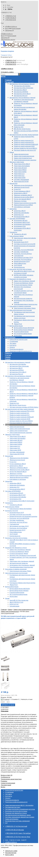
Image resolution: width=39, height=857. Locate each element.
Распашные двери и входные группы (22, 583)
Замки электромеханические (20, 429)
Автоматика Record (16, 374)
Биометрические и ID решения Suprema (23, 516)
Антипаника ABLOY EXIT (18, 495)
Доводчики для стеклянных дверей (22, 561)
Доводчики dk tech (16, 440)
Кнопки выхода (15, 536)
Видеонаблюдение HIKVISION (20, 589)
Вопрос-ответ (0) (6, 775)
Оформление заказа (8, 40)
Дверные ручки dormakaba (19, 458)
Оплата (12, 347)
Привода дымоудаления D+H (19, 415)
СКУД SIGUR (14, 534)
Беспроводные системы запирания (17, 821)
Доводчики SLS (15, 448)
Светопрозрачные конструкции (16, 573)
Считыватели (14, 524)
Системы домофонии (17, 520)
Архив (7, 598)
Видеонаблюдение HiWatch (19, 590)
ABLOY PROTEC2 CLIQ (16, 602)
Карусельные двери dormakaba (21, 509)
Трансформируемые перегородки (21, 567)
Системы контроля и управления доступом (20, 809)
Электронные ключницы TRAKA (20, 571)
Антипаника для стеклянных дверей (22, 565)
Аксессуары (14, 596)
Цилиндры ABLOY (15, 483)
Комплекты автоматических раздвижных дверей (19, 379)
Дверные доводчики (12, 434)
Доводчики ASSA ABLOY (18, 436)
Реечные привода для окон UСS (21, 423)
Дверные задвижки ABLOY (19, 468)
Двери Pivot (14, 585)
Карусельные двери (12, 507)
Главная (3, 609)
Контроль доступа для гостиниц (16, 538)
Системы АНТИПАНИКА (13, 491)
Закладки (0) (9, 30)
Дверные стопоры (16, 473)
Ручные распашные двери (19, 553)
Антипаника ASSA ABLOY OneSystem (22, 501)
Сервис (8, 357)
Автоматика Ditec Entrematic (19, 366)
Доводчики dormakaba (17, 438)
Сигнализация (14, 606)
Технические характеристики (11, 779)
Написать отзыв (26, 699)
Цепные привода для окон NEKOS (21, 421)
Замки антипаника (11, 819)
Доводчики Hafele (16, 444)
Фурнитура (9, 456)
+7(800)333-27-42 (10, 16)
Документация (6, 785)
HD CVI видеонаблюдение (18, 594)
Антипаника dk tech (16, 493)
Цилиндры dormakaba (17, 485)
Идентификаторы (16, 532)
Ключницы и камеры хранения (16, 569)
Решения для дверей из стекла (16, 548)
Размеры (4, 781)
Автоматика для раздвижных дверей (18, 376)
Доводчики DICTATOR (17, 454)
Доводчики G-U (15, 446)
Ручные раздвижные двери (19, 551)
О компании (14, 341)
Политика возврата (16, 349)
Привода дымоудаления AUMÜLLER (22, 417)
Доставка (13, 343)
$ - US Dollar (9, 7)
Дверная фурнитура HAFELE (19, 477)
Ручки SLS (13, 462)
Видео (3, 787)
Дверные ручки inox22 (17, 460)
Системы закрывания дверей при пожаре (19, 817)
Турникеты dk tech (16, 505)
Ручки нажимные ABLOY (18, 464)
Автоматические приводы (19, 563)
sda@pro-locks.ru (7, 69)
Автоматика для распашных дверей (17, 362)
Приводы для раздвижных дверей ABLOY (24, 393)
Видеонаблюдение (11, 587)
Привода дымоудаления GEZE (20, 419)
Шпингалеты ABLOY (16, 466)
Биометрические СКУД (17, 530)
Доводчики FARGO (16, 442)
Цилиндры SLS (14, 487)
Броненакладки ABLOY (17, 489)
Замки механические (17, 427)
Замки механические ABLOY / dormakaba (19, 805)
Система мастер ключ (12, 807)
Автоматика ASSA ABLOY (18, 372)
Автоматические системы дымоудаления (19, 409)
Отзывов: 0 (15, 699)
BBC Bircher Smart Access (18, 405)
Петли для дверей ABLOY (18, 471)
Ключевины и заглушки (18, 479)
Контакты (13, 345)
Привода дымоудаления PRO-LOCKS (22, 411)
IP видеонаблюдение (17, 592)
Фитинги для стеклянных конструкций (23, 555)
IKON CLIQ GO (14, 604)
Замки (7, 425)
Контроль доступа (11, 511)
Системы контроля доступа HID (20, 514)
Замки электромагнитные (19, 431)
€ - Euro (7, 5)
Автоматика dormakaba (18, 364)
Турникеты (9, 503)
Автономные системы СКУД (19, 526)
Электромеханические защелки (21, 432)
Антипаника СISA (15, 499)
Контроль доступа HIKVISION (19, 518)
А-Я (6, 823)
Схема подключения (8, 783)
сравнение (4, 709)
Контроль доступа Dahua (18, 528)
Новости (8, 353)
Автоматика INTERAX (17, 370)
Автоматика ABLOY (16, 368)
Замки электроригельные (10, 611)
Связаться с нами (11, 851)
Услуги (7, 359)
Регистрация (16, 28)
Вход (7, 28)
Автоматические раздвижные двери (18, 815)
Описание (4, 711)
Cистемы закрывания (17, 452)
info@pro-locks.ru (11, 26)
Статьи (8, 355)
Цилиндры (8, 481)
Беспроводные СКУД (17, 512)
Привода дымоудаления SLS (19, 413)
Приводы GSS (14, 403)
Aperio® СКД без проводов (19, 600)
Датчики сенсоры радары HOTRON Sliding (24, 407)
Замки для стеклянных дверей (20, 550)
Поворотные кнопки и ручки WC (21, 475)
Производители (10, 853)
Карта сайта (9, 855)
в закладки (5, 707)
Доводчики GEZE (15, 450)
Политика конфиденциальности (21, 351)
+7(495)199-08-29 (10, 18)
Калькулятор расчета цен (18, 339)
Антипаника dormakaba (18, 497)
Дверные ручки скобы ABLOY (19, 470)
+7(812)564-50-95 (10, 20)
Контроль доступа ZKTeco (18, 522)
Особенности (5, 777)
